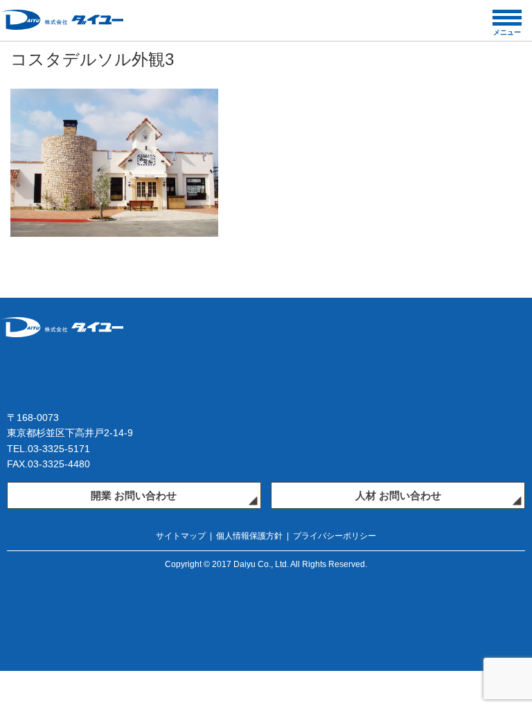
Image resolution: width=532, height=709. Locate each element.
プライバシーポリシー (334, 536)
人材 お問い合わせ (398, 495)
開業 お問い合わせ (134, 495)
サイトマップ (181, 536)
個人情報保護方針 (249, 536)
